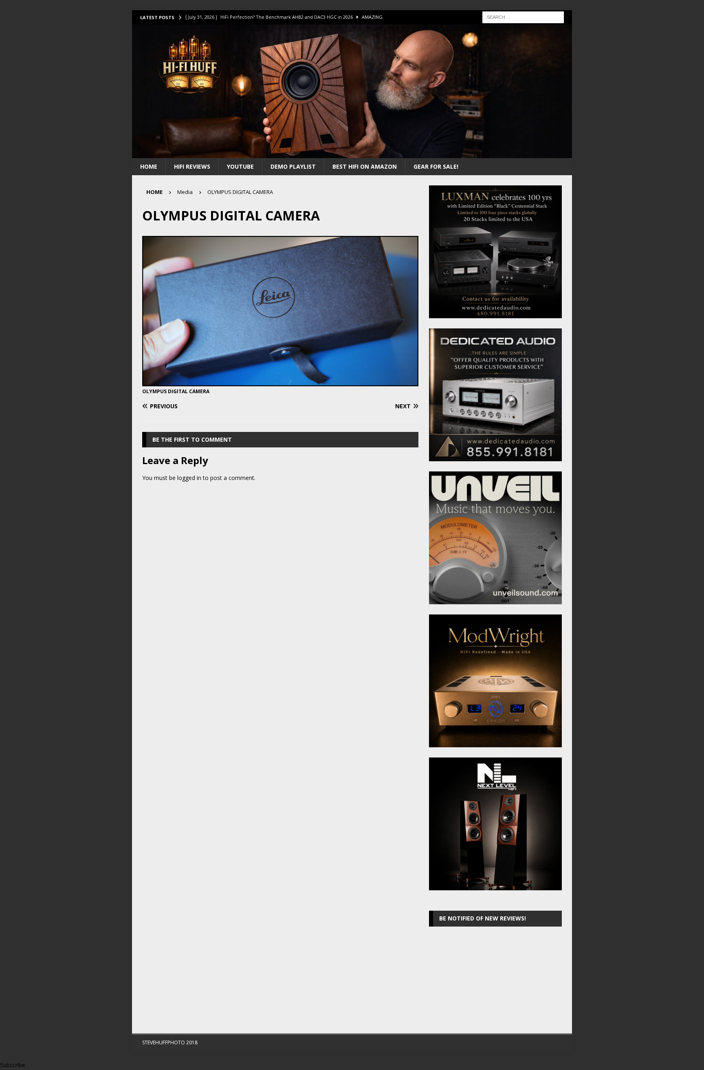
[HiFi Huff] (352, 153)
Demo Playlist (293, 166)
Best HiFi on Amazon (364, 166)
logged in (189, 478)
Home (148, 166)
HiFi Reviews (192, 166)
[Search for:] (523, 16)
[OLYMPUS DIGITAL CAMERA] (280, 381)
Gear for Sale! (436, 166)
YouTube (240, 166)
